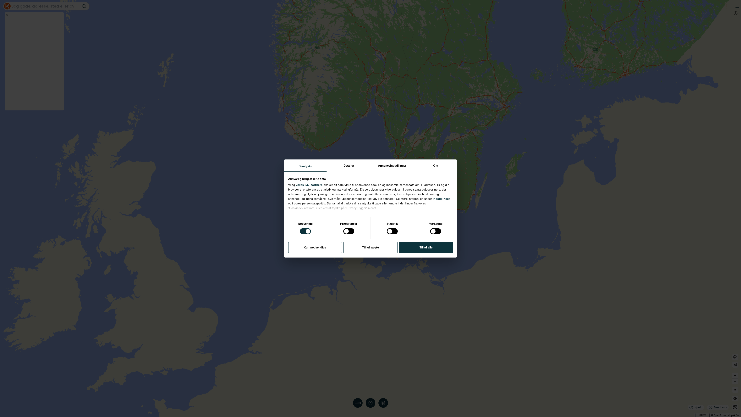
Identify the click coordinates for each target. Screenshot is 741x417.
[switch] (348, 231)
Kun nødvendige (315, 247)
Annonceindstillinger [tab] (392, 165)
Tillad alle (426, 247)
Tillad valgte (370, 247)
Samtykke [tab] (305, 166)
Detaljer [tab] (348, 165)
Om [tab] (435, 165)
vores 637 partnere (309, 184)
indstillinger (441, 198)
